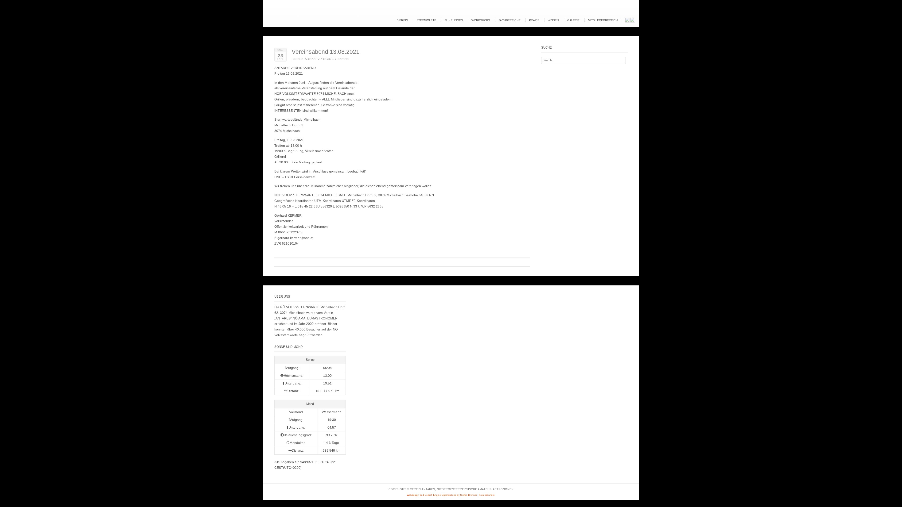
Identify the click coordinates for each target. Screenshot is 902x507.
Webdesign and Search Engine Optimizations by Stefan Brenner (442, 495)
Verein (402, 20)
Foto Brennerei (487, 495)
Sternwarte (426, 20)
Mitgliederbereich (603, 20)
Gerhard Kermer (319, 58)
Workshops (480, 20)
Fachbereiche (509, 20)
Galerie (573, 20)
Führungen (454, 20)
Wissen (553, 20)
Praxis (534, 20)
